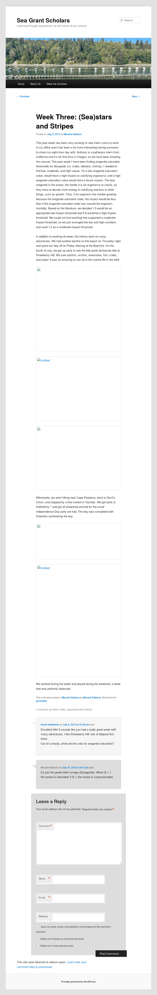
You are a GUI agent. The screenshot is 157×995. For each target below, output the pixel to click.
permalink (41, 701)
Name (44, 878)
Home (21, 84)
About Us (35, 84)
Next (136, 96)
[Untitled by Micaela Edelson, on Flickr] (78, 389)
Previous (23, 96)
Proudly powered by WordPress (78, 981)
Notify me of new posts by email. (57, 945)
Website (43, 916)
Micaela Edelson (73, 134)
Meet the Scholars (57, 84)
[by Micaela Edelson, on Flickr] (78, 309)
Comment (45, 826)
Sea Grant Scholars (43, 20)
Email (44, 897)
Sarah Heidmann (50, 724)
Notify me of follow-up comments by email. (62, 938)
